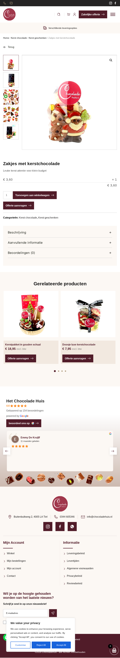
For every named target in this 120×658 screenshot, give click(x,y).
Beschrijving (17, 232)
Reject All (41, 645)
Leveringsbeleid (76, 553)
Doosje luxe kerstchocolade (78, 344)
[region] (40, 635)
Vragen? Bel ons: (4, 3)
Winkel (11, 553)
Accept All (61, 645)
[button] (111, 60)
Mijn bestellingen (16, 561)
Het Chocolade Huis (25, 401)
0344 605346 (67, 516)
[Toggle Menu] (112, 14)
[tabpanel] (31, 327)
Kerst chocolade (19, 38)
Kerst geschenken (38, 38)
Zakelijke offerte (90, 14)
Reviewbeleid (74, 583)
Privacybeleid (74, 576)
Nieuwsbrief (11, 3)
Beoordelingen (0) (21, 253)
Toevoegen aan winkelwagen (32, 195)
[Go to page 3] (57, 473)
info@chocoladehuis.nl (99, 516)
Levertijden (73, 561)
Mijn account (14, 568)
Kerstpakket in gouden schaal (23, 344)
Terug (11, 47)
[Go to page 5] (62, 473)
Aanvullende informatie (25, 242)
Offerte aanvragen (16, 205)
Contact (11, 576)
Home (6, 38)
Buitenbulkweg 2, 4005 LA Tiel (31, 516)
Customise (20, 645)
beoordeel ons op (19, 423)
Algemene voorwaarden (80, 568)
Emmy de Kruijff (30, 437)
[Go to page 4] (60, 473)
